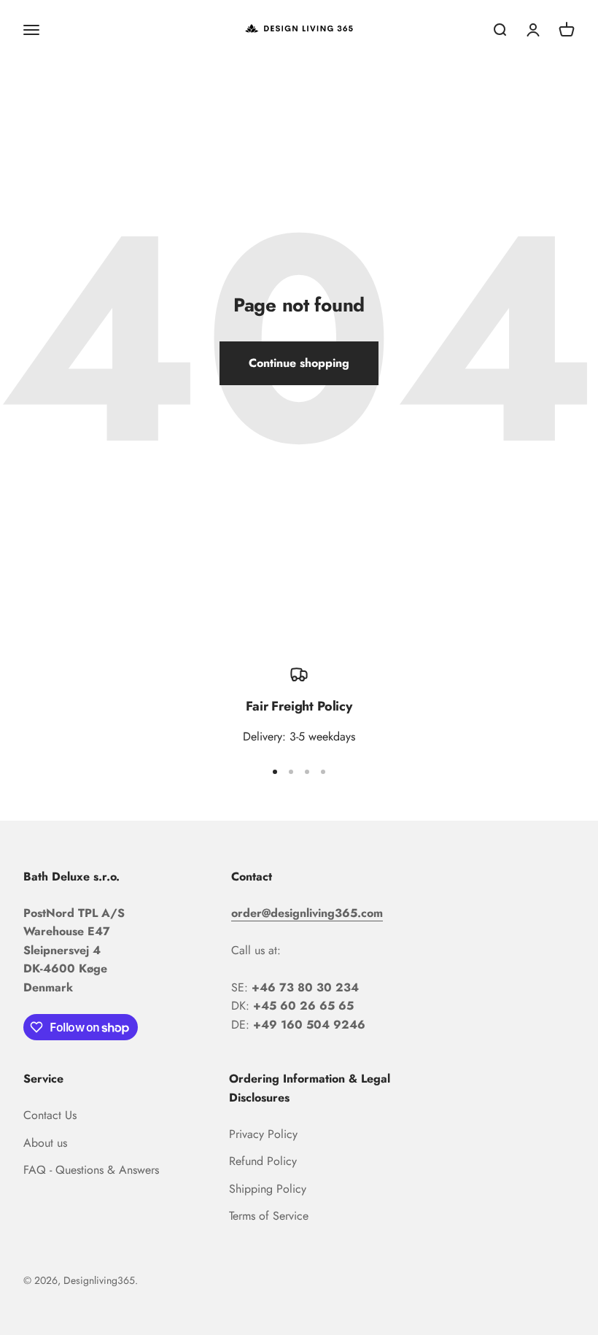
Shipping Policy (267, 1188)
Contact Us (50, 1115)
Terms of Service (268, 1215)
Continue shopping (299, 363)
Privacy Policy (263, 1134)
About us (45, 1142)
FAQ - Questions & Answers (91, 1169)
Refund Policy (263, 1161)
